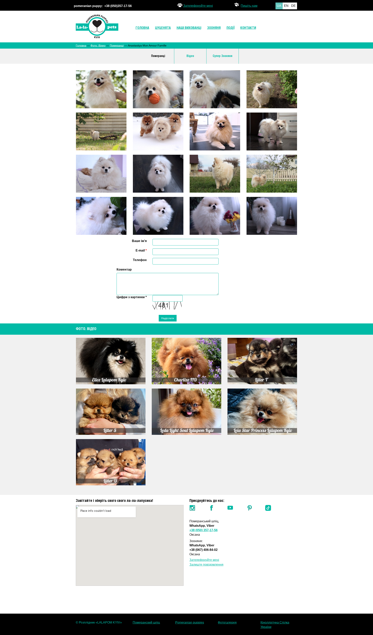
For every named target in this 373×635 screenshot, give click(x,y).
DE (293, 5)
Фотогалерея (227, 622)
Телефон (140, 260)
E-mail (141, 250)
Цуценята (163, 28)
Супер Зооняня (222, 56)
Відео (190, 56)
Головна (142, 28)
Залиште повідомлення (206, 564)
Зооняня (214, 28)
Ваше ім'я (139, 241)
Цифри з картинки (132, 297)
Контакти (248, 28)
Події (230, 28)
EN (286, 5)
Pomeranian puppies (189, 622)
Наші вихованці (189, 28)
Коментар (124, 269)
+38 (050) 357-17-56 (203, 530)
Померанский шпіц (146, 622)
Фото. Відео (98, 45)
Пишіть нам (249, 5)
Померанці (117, 45)
